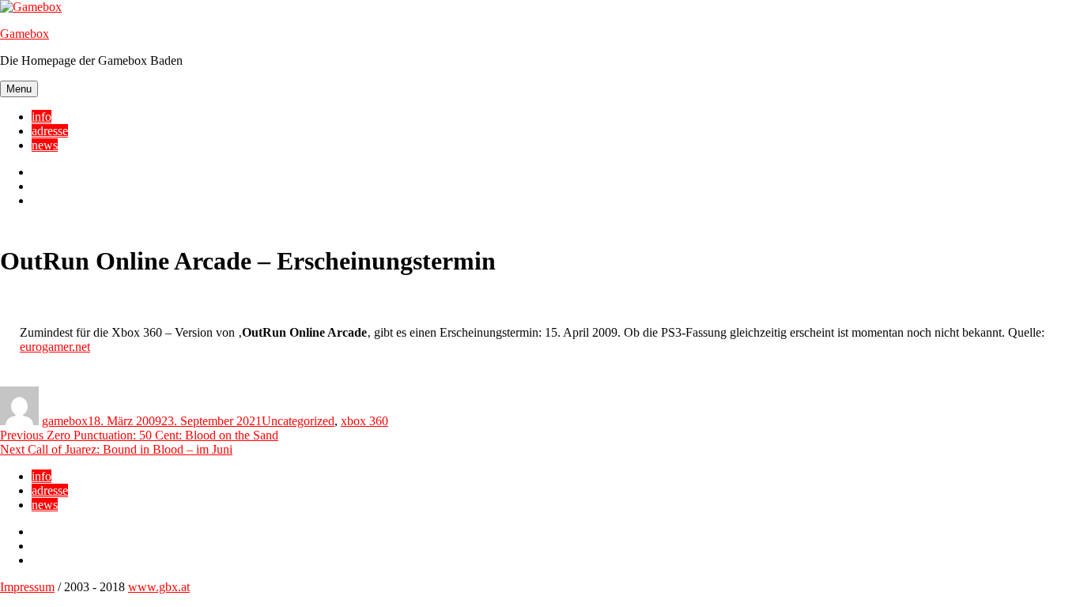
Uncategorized (298, 421)
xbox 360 (364, 421)
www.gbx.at (159, 587)
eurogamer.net (55, 346)
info (41, 116)
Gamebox (24, 33)
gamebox (65, 421)
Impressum (27, 587)
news (45, 145)
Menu (19, 89)
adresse (50, 131)
